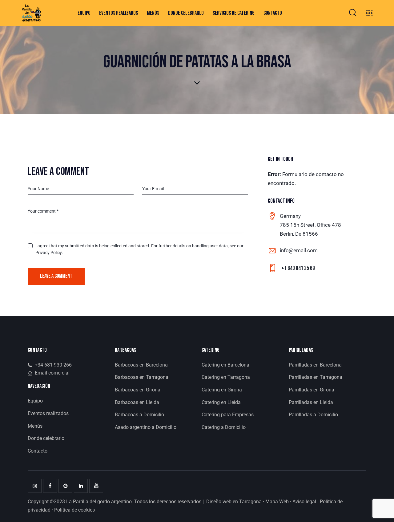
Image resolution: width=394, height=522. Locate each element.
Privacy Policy (48, 252)
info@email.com (299, 250)
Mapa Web (277, 501)
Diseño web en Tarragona (234, 501)
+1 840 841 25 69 (298, 268)
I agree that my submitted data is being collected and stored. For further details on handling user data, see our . (139, 249)
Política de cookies (74, 510)
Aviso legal (304, 501)
